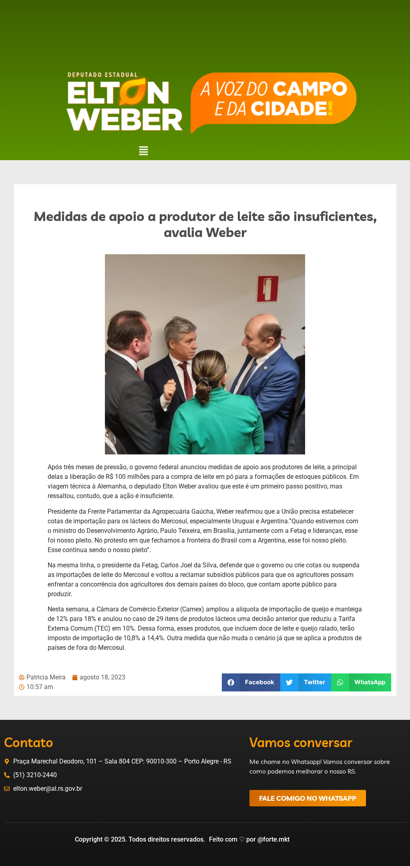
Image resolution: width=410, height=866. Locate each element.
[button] (143, 151)
